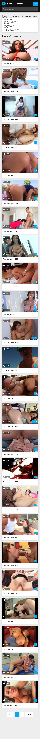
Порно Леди (7, 26)
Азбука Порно (15, 3)
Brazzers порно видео (11, 29)
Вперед (28, 714)
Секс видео (7, 23)
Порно (5, 27)
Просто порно (8, 22)
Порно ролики (8, 25)
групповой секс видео (23, 16)
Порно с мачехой (9, 21)
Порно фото (7, 19)
